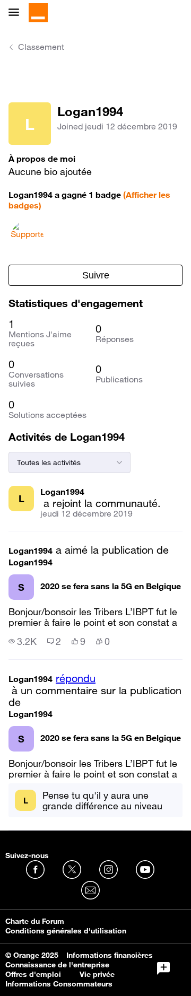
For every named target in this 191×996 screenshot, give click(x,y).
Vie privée (97, 974)
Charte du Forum (34, 921)
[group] (22, 641)
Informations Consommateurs (58, 984)
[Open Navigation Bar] (16, 13)
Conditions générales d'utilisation (65, 931)
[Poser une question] (163, 968)
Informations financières (109, 955)
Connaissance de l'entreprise (57, 964)
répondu (76, 678)
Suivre (95, 275)
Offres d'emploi (33, 974)
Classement (41, 46)
